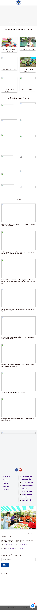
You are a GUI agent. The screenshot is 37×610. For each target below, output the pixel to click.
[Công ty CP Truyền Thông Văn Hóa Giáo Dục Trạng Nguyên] (18, 2)
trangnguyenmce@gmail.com (14, 548)
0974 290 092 (24, 544)
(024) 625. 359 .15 (9, 544)
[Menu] (2, 2)
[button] (32, 606)
